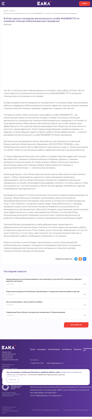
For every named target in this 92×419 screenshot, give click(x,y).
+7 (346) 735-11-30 (36, 363)
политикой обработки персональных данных (46, 375)
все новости (76, 325)
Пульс (32, 349)
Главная (6, 11)
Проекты (77, 349)
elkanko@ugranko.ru (55, 363)
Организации (54, 349)
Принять (12, 379)
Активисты (67, 349)
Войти (84, 3)
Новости (12, 11)
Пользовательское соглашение (75, 410)
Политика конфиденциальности (45, 410)
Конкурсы (41, 349)
